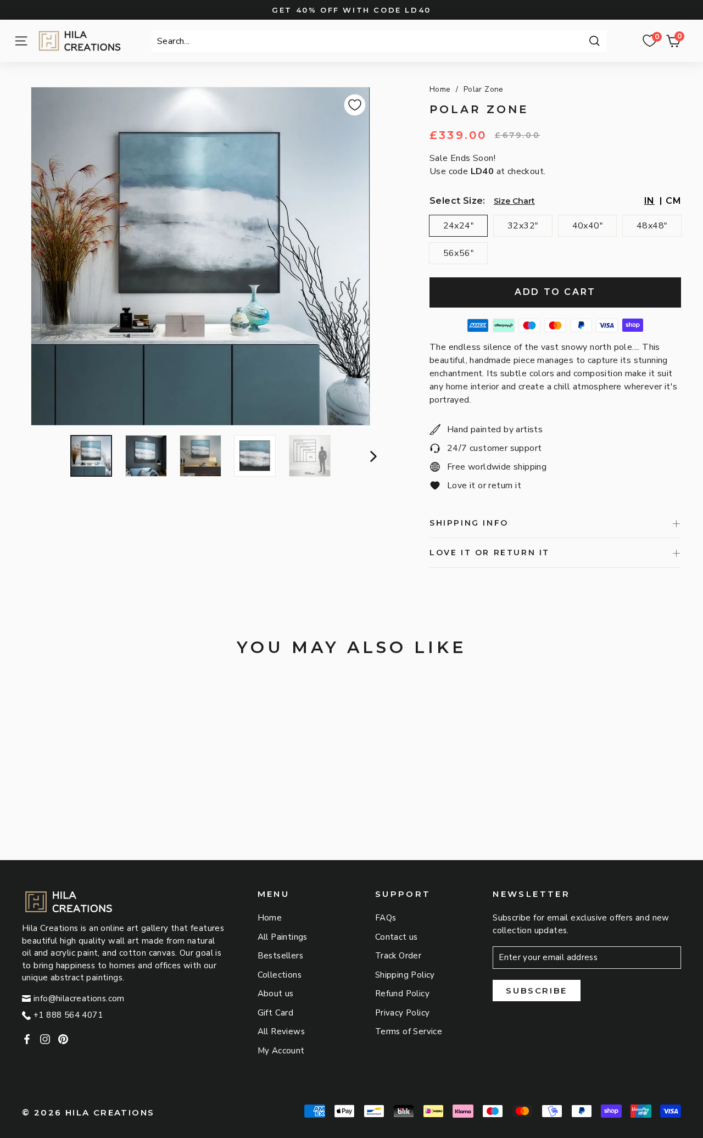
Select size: (457, 201)
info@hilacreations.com (79, 998)
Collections (280, 974)
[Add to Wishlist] (355, 105)
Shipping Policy (405, 974)
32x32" (522, 226)
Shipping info (469, 523)
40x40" (587, 226)
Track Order (398, 955)
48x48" (652, 226)
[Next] (372, 456)
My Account (281, 1050)
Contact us (396, 936)
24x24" (458, 226)
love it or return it (489, 552)
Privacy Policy (402, 1012)
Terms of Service (408, 1031)
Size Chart (514, 201)
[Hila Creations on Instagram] (45, 1039)
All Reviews (281, 1031)
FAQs (386, 917)
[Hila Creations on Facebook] (27, 1039)
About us (276, 993)
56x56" (458, 253)
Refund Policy (402, 993)
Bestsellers (280, 955)
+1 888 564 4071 (68, 1014)
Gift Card (276, 1012)
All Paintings (283, 936)
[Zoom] (200, 256)
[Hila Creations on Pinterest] (63, 1039)
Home (440, 89)
